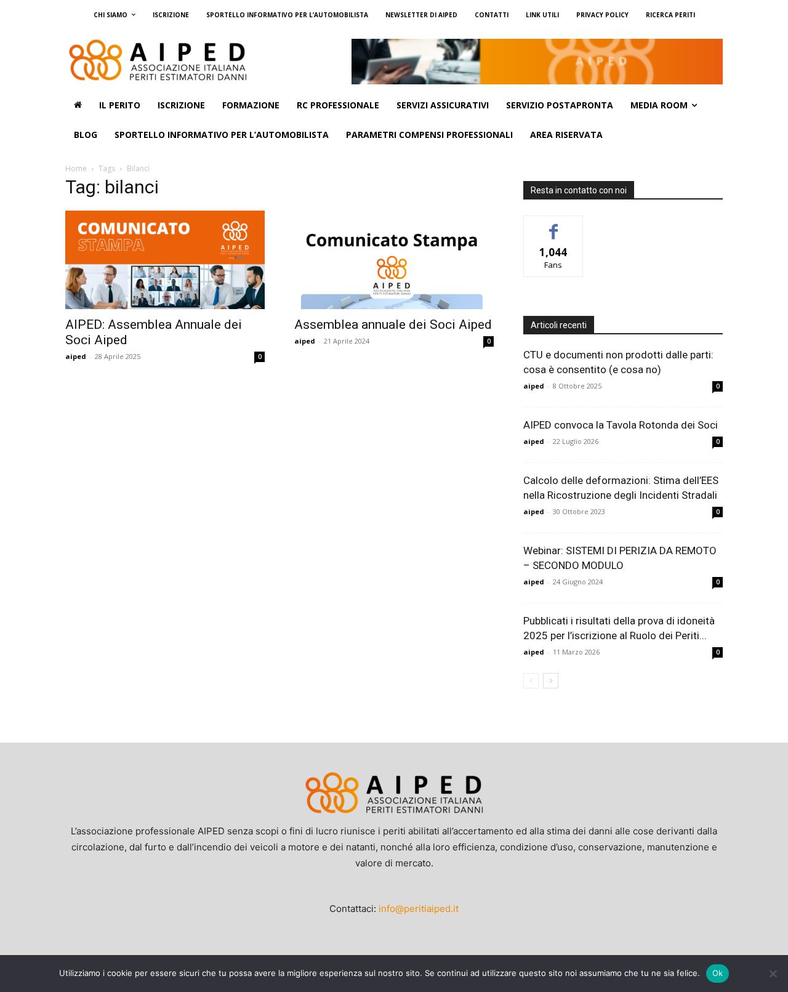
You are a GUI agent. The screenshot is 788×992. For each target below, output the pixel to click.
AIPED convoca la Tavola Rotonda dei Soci (620, 425)
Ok (717, 973)
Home (76, 168)
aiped (75, 356)
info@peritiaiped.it (419, 908)
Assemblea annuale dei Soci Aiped (393, 324)
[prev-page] (531, 680)
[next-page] (550, 680)
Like (554, 225)
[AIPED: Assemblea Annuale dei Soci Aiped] (165, 260)
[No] (772, 973)
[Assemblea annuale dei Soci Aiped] (394, 260)
